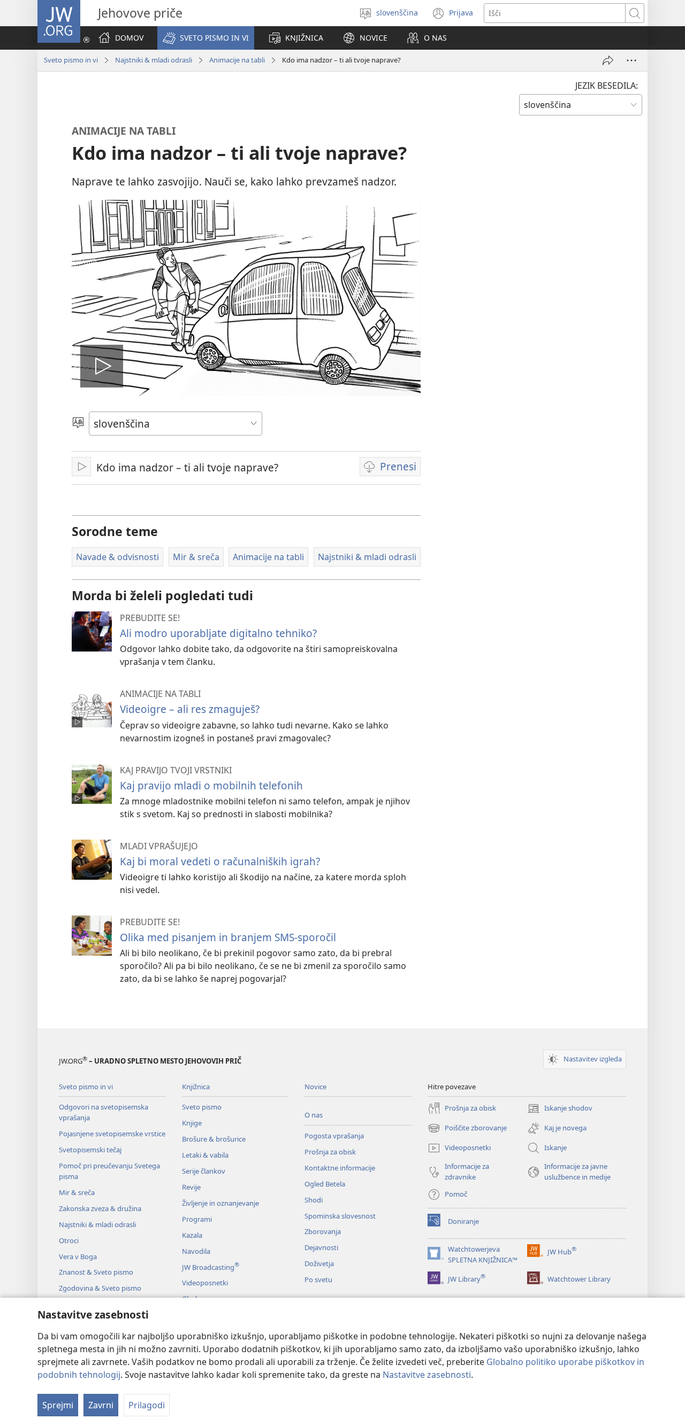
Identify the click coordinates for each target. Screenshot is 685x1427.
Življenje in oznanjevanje (220, 1203)
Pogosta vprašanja (334, 1136)
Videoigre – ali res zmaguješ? (190, 709)
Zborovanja (323, 1231)
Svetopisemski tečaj (90, 1149)
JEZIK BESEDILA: (606, 85)
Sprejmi (57, 1405)
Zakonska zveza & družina (100, 1208)
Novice (315, 1086)
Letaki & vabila (205, 1155)
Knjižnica (196, 1086)
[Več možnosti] (631, 60)
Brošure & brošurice (214, 1139)
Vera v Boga (78, 1256)
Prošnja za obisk (330, 1152)
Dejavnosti (321, 1247)
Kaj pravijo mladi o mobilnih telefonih (211, 785)
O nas (314, 1115)
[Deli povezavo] (608, 60)
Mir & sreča (77, 1192)
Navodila (196, 1251)
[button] (205, 38)
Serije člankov (203, 1171)
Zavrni (100, 1405)
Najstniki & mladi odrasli (153, 60)
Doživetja (319, 1263)
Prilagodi (146, 1405)
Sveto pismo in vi (71, 60)
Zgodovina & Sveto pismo (100, 1288)
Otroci (69, 1240)
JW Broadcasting (210, 1267)
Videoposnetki (205, 1283)
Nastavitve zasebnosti (427, 1375)
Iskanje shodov (559, 1109)
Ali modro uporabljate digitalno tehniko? (218, 633)
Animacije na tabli (237, 60)
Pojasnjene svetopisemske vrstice (112, 1133)
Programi (197, 1219)
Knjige (192, 1123)
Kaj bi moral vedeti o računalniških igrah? (220, 861)
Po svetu (318, 1279)
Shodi (314, 1200)
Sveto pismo (202, 1107)
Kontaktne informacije (340, 1168)
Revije (191, 1187)
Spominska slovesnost (340, 1216)
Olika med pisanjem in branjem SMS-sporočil (228, 937)
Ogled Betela (325, 1184)
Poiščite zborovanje (467, 1129)
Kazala (192, 1235)
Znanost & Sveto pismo (96, 1272)
